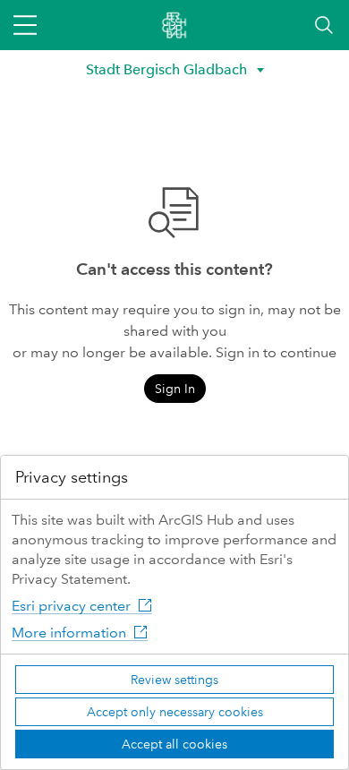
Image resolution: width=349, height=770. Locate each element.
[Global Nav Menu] (25, 25)
